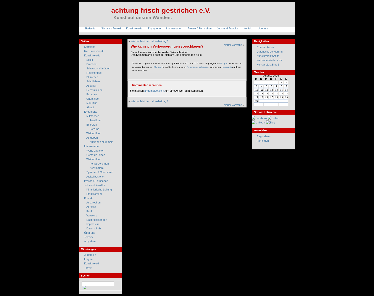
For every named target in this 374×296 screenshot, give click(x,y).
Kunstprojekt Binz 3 (268, 64)
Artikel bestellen (95, 176)
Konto (89, 211)
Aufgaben (92, 137)
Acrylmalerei (97, 168)
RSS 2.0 (157, 67)
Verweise (91, 215)
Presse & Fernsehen (200, 28)
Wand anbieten (95, 150)
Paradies (91, 94)
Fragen (223, 63)
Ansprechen (93, 202)
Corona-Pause (265, 47)
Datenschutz (93, 228)
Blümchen (92, 77)
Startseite (89, 28)
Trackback (226, 67)
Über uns (263, 28)
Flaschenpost (94, 73)
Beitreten (91, 124)
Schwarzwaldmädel (98, 68)
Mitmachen (92, 116)
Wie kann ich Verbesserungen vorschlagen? (167, 46)
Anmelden (263, 140)
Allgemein (90, 255)
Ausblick (91, 86)
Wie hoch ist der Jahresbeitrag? (149, 41)
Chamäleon (93, 99)
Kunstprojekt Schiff (268, 56)
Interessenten (174, 28)
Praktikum (95, 120)
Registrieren (264, 136)
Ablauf (90, 107)
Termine (89, 237)
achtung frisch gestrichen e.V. (161, 10)
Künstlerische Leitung (99, 189)
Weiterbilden (93, 133)
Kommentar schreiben (198, 67)
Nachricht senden (96, 220)
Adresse (91, 207)
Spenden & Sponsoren (99, 172)
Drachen (91, 64)
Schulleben (93, 81)
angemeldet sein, (154, 91)
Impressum (92, 224)
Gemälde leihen (95, 155)
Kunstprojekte (134, 28)
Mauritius (91, 103)
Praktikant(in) (94, 194)
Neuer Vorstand (233, 45)
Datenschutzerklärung (270, 51)
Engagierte (154, 28)
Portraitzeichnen (99, 163)
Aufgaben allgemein (101, 142)
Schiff (89, 60)
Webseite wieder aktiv (269, 60)
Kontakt (247, 28)
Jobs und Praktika (227, 28)
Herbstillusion (94, 90)
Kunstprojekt (91, 263)
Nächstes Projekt (111, 28)
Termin (88, 268)
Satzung (94, 129)
